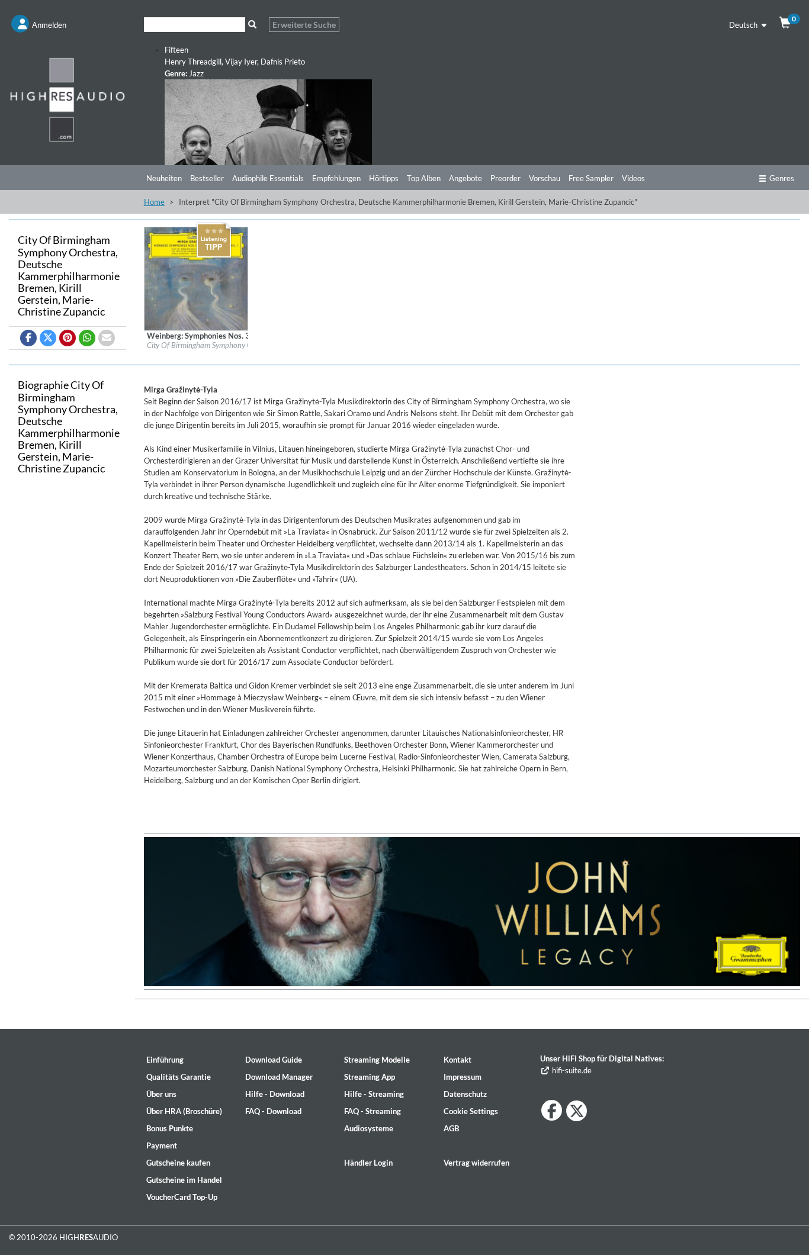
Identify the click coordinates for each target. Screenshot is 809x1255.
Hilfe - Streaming (374, 1094)
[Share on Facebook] (28, 338)
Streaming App (369, 1077)
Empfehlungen (336, 178)
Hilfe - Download (274, 1094)
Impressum (462, 1077)
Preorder (505, 178)
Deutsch (744, 25)
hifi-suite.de (570, 1070)
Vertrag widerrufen (476, 1162)
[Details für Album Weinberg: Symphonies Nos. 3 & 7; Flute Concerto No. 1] (196, 277)
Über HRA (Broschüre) (184, 1111)
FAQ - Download (273, 1111)
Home (154, 202)
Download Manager (279, 1077)
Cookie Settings (471, 1111)
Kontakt (457, 1059)
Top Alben (424, 178)
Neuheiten (164, 178)
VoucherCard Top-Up (181, 1197)
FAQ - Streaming (372, 1111)
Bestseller (207, 178)
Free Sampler (591, 178)
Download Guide (273, 1059)
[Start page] (67, 99)
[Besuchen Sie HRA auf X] (576, 1110)
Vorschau (544, 178)
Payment (161, 1145)
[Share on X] (48, 338)
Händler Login (368, 1162)
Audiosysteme (368, 1128)
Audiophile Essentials (268, 178)
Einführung (165, 1059)
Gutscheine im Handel (184, 1180)
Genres (781, 178)
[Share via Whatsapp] (87, 338)
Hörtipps (384, 178)
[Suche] (252, 24)
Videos (633, 178)
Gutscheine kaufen (178, 1162)
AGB (451, 1128)
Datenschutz (465, 1094)
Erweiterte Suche (304, 25)
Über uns (161, 1094)
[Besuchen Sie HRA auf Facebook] (551, 1110)
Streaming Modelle (377, 1059)
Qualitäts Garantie (178, 1077)
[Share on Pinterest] (67, 338)
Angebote (465, 178)
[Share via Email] (106, 338)
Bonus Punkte (169, 1128)
